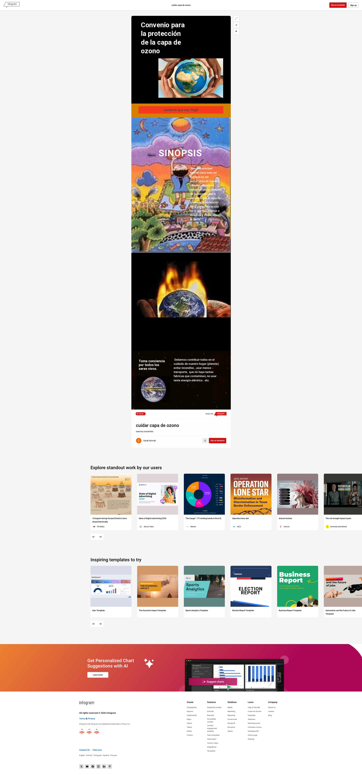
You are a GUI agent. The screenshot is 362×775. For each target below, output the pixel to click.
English (82, 755)
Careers (271, 711)
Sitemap (251, 739)
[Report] (236, 31)
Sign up (353, 5)
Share (141, 414)
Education (231, 727)
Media (230, 707)
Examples (251, 715)
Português (98, 755)
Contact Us (84, 750)
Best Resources (254, 723)
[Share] (236, 25)
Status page (252, 735)
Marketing (231, 711)
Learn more (98, 675)
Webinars (251, 719)
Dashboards (192, 715)
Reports (190, 711)
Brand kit (210, 715)
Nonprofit (231, 723)
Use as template (338, 5)
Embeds (210, 711)
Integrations (211, 747)
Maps (189, 719)
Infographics (192, 707)
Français (113, 755)
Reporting (231, 715)
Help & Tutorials (254, 707)
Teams (230, 731)
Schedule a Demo (255, 727)
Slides (189, 731)
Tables (189, 727)
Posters (190, 735)
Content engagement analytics (212, 728)
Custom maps (212, 743)
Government (232, 719)
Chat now (97, 750)
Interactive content (214, 707)
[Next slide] (100, 537)
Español (106, 755)
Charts (189, 723)
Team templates (213, 735)
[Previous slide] (93, 537)
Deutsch (89, 755)
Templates (211, 751)
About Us (272, 707)
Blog (270, 715)
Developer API (253, 731)
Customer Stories (254, 711)
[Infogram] (11, 5)
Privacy (91, 718)
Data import (211, 739)
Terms (82, 718)
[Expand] (236, 18)
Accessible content (211, 720)
